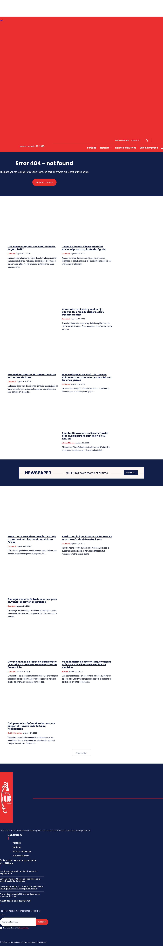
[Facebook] (155, 140)
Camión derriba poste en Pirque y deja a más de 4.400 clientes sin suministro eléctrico (86, 664)
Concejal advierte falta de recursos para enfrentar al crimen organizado (32, 600)
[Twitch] (149, 941)
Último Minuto (68, 443)
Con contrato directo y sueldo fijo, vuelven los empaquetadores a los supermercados (83, 312)
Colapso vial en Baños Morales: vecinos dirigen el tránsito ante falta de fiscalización (31, 726)
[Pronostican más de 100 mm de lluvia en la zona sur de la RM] (33, 352)
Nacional (66, 319)
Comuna (12, 253)
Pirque (65, 671)
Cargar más (81, 753)
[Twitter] (155, 941)
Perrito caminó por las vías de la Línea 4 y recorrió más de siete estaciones (87, 538)
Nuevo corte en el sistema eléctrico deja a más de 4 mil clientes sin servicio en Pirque (32, 539)
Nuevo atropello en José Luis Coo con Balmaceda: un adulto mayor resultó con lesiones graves (86, 377)
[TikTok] (143, 941)
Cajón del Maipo (15, 733)
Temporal (12, 381)
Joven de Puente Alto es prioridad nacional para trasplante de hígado (84, 248)
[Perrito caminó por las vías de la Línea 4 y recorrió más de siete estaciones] (87, 514)
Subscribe (42, 922)
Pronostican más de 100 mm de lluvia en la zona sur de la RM (32, 376)
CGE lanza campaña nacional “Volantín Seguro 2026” (32, 248)
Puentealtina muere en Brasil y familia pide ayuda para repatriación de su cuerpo (85, 436)
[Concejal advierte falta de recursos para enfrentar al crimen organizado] (33, 577)
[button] (147, 140)
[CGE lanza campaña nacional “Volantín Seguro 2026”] (33, 224)
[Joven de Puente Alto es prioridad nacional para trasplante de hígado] (87, 224)
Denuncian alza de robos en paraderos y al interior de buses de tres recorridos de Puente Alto (32, 664)
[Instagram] (158, 140)
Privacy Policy (23, 928)
